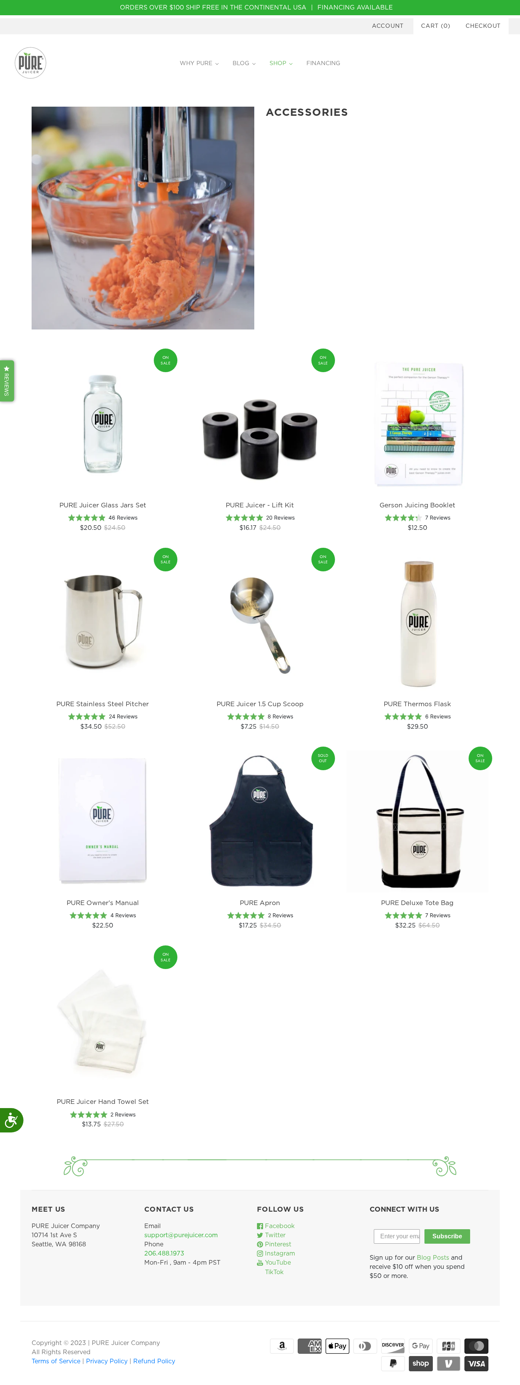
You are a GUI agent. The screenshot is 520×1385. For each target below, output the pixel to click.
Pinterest (277, 1244)
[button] (7, 380)
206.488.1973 (164, 1254)
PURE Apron (260, 903)
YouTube (277, 1263)
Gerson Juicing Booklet (417, 505)
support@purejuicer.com (181, 1235)
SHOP (278, 63)
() (435, 26)
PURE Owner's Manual (103, 903)
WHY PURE (196, 63)
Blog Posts (433, 1258)
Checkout (483, 26)
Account (388, 26)
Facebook (279, 1226)
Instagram (279, 1254)
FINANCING (323, 63)
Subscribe (447, 1236)
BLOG (241, 63)
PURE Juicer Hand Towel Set (103, 1102)
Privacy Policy (107, 1361)
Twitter (274, 1235)
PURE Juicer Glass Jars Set (102, 505)
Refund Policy (154, 1361)
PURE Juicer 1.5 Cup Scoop (260, 704)
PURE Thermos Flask (417, 704)
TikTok (273, 1272)
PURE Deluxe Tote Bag (417, 903)
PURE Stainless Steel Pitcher (102, 704)
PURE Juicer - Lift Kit (260, 505)
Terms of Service (57, 1361)
